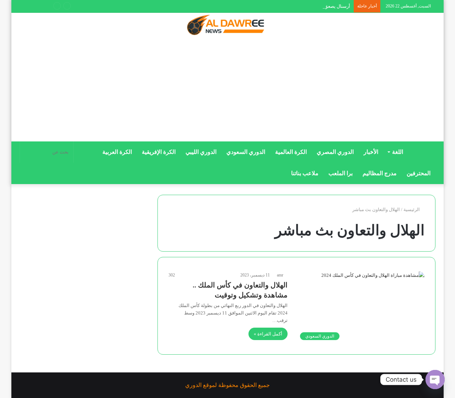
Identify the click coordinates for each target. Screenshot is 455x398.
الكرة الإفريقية (159, 152)
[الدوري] (227, 25)
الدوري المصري (335, 152)
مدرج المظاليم (380, 173)
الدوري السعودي (245, 152)
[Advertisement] (227, 91)
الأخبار (371, 152)
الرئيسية (412, 209)
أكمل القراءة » (268, 334)
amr (280, 275)
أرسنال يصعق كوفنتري (328, 6)
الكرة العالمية (291, 152)
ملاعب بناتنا (304, 173)
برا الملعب (340, 173)
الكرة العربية (117, 152)
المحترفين (418, 173)
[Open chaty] (435, 379)
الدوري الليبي (201, 152)
